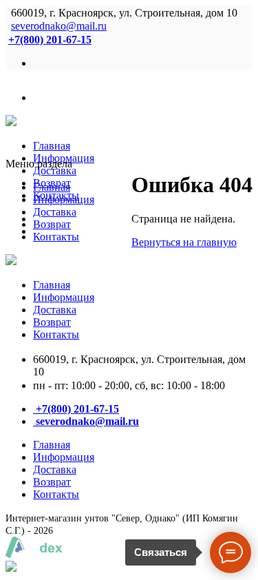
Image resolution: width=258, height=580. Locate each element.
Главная (51, 146)
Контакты (56, 236)
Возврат (52, 224)
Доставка (54, 170)
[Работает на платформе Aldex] (34, 554)
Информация (63, 199)
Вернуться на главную (184, 242)
